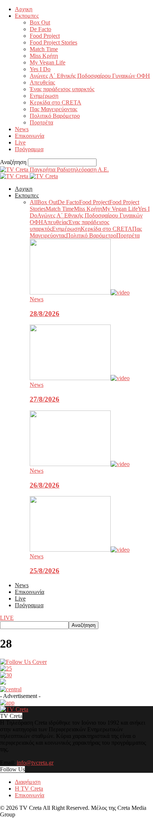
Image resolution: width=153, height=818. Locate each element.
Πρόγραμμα (29, 149)
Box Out (40, 22)
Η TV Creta (29, 788)
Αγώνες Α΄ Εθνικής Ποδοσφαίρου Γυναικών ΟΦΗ (90, 76)
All (33, 202)
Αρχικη (23, 9)
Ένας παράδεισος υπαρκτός (62, 89)
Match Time (44, 49)
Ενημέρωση (44, 96)
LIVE (7, 618)
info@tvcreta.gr (35, 762)
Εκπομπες (27, 16)
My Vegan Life (47, 62)
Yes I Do (40, 69)
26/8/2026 (44, 485)
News (22, 129)
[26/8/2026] (80, 464)
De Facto (40, 29)
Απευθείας (42, 82)
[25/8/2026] (80, 549)
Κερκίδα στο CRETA (55, 102)
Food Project (45, 36)
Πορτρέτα (41, 122)
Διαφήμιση (27, 782)
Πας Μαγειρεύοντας (53, 109)
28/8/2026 (44, 313)
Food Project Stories (53, 42)
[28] (23, 662)
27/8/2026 (44, 399)
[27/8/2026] (80, 378)
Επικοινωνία (29, 136)
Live (20, 142)
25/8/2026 (44, 571)
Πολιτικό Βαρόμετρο (55, 116)
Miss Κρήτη (44, 56)
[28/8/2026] (80, 292)
